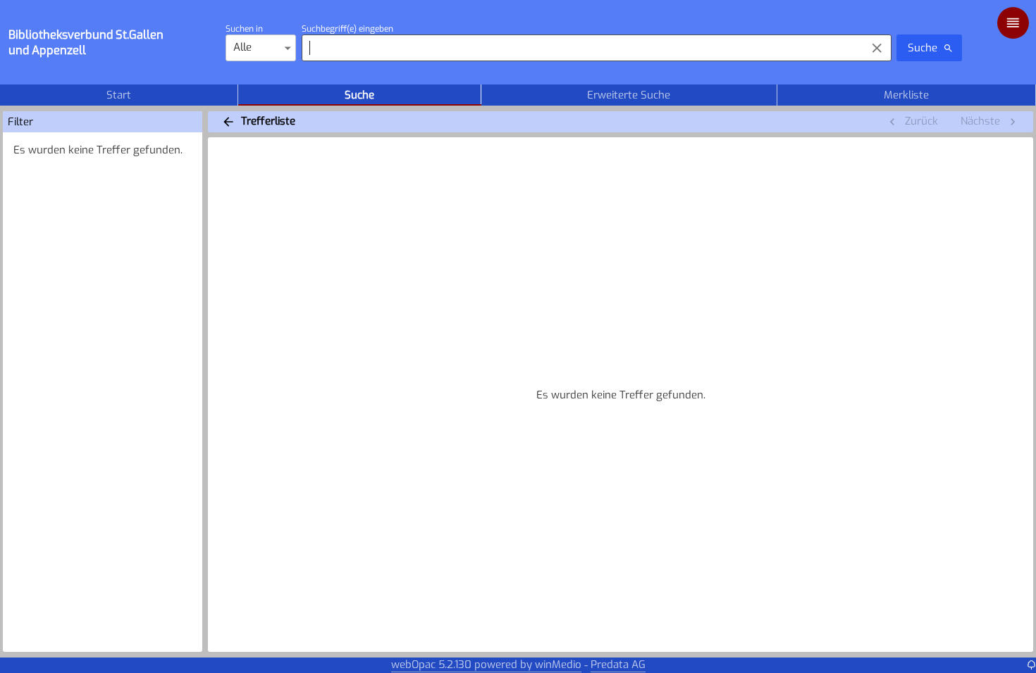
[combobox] (580, 48)
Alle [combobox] (242, 47)
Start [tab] (118, 95)
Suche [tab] (359, 95)
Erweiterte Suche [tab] (628, 95)
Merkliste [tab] (906, 95)
